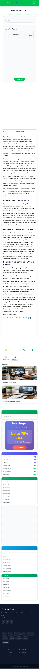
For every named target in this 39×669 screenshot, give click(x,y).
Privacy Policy (24, 655)
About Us (24, 649)
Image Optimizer (5, 642)
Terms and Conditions (12, 657)
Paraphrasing (25, 638)
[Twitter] (7, 621)
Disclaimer (24, 652)
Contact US (10, 652)
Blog (9, 655)
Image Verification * (11, 29)
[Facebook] (3, 621)
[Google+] (11, 621)
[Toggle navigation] (34, 3)
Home (9, 649)
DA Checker (12, 638)
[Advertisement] (19, 58)
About (13, 131)
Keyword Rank (5, 638)
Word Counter (19, 638)
